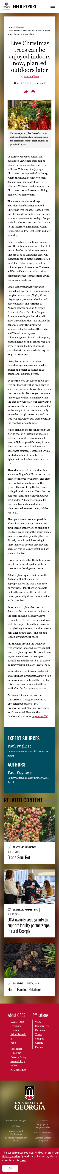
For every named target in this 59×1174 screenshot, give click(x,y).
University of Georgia (29, 1097)
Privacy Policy (18, 1057)
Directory (43, 1120)
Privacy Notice (11, 1156)
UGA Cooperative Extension (42, 1025)
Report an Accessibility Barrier (16, 1139)
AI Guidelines (18, 1069)
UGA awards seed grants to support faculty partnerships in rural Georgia (29, 925)
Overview (16, 1025)
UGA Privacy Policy (43, 1132)
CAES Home (17, 1021)
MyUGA (16, 1126)
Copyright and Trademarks (16, 1132)
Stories (19, 27)
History (15, 1030)
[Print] (33, 91)
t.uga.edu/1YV (40, 716)
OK (10, 1168)
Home (11, 27)
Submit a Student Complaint (43, 1139)
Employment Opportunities (43, 1126)
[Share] (26, 91)
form (23, 1160)
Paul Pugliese (31, 76)
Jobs (13, 1042)
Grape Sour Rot (19, 857)
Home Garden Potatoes (24, 989)
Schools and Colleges (16, 1120)
